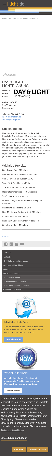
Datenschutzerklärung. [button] (12, 430)
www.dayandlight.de (11, 119)
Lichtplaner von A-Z (13, 277)
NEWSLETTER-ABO (16, 321)
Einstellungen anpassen (14, 438)
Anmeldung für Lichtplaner (16, 281)
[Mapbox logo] (9, 74)
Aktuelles (8, 257)
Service (16, 19)
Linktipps (7, 269)
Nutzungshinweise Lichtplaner (17, 285)
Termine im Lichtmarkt (13, 290)
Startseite (6, 19)
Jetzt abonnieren (14, 339)
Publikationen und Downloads (16, 261)
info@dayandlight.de (11, 117)
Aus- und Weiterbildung (13, 265)
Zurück (5, 236)
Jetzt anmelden (13, 391)
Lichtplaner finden (29, 19)
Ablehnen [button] (19, 449)
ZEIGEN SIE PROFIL (16, 373)
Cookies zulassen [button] (37, 449)
